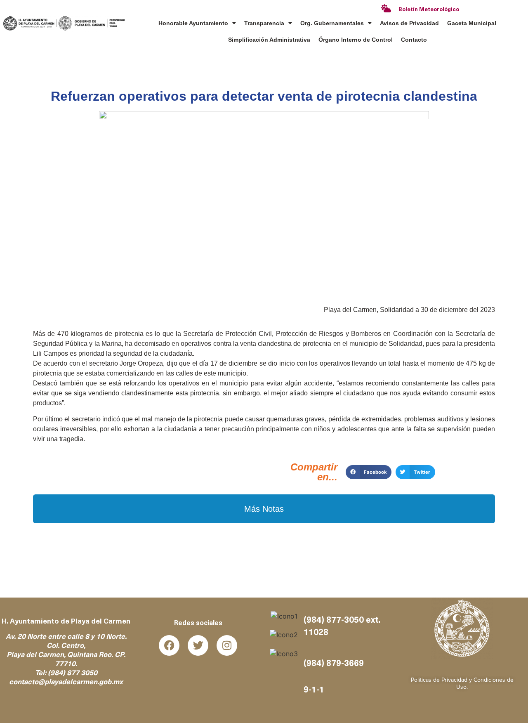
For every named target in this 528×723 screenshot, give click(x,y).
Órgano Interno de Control (355, 39)
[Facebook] (169, 645)
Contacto (414, 39)
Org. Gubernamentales (332, 23)
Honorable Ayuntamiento (193, 23)
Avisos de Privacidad (409, 23)
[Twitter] (198, 645)
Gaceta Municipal (471, 23)
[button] (368, 472)
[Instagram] (227, 645)
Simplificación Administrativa (269, 39)
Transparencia (264, 23)
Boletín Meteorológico (428, 9)
